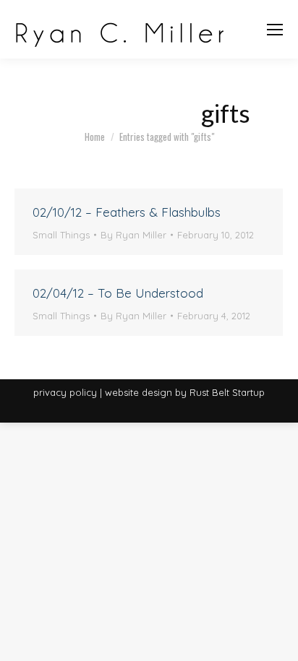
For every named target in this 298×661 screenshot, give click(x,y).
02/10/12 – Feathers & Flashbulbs (127, 212)
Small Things (61, 235)
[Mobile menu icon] (275, 29)
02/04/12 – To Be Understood (118, 293)
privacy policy (65, 392)
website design (138, 392)
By (133, 235)
